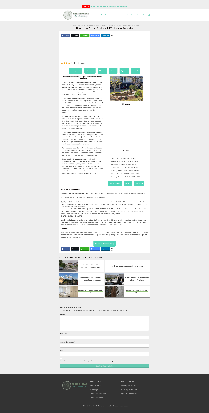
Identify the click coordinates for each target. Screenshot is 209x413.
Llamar (127, 183)
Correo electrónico (67, 342)
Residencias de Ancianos (77, 25)
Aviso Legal (94, 390)
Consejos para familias (129, 390)
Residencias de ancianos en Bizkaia (97, 25)
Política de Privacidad (98, 394)
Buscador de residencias (108, 15)
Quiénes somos (95, 386)
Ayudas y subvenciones (129, 386)
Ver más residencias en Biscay (104, 243)
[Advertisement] (104, 49)
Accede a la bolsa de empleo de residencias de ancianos (108, 6)
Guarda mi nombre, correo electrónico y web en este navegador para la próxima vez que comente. (95, 361)
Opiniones (124, 71)
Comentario (65, 314)
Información (90, 71)
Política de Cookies (97, 398)
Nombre (63, 334)
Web (62, 350)
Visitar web (139, 183)
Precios (121, 15)
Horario (113, 71)
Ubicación (102, 71)
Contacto (136, 71)
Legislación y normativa (129, 394)
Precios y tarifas (76, 71)
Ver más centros (115, 183)
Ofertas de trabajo (130, 15)
